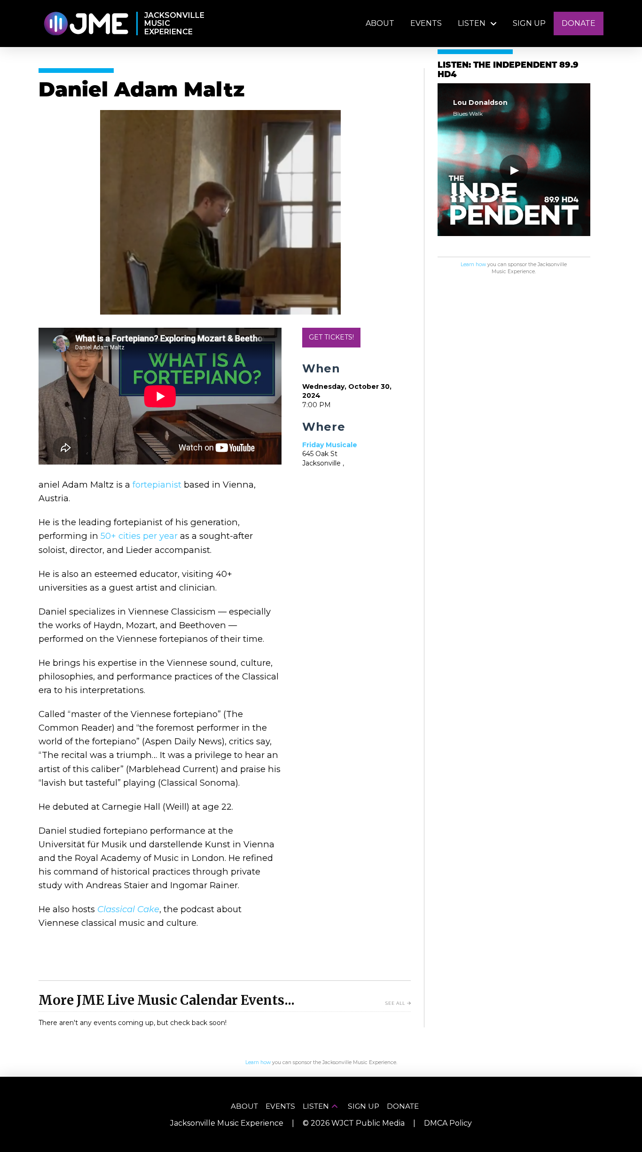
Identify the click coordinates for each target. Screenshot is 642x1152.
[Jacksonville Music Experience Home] (86, 23)
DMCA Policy (448, 1123)
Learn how (473, 264)
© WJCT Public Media (354, 1123)
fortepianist (157, 484)
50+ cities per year (139, 535)
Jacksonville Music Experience (226, 1123)
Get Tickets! (331, 337)
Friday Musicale (329, 445)
